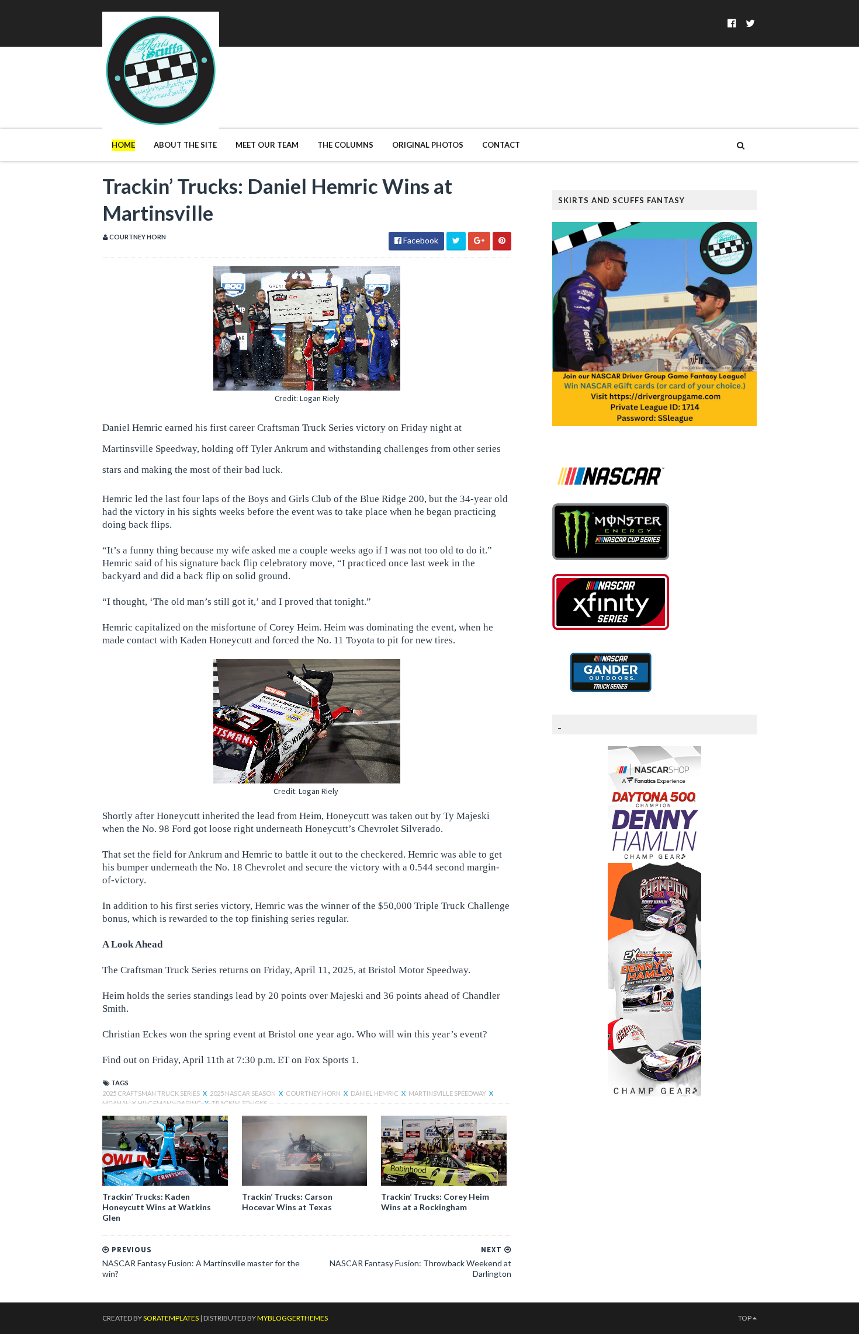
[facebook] (732, 23)
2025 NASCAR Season (243, 1093)
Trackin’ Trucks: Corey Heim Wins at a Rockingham (435, 1202)
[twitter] (750, 23)
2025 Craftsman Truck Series (151, 1093)
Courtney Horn (314, 1093)
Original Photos (427, 144)
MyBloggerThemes (292, 1318)
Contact (501, 144)
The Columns (345, 144)
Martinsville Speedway (447, 1093)
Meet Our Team (267, 144)
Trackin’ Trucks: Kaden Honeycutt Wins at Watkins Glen (156, 1207)
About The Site (185, 144)
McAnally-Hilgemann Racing (152, 1103)
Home (123, 144)
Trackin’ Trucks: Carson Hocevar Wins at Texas (287, 1202)
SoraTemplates (171, 1318)
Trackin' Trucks (239, 1103)
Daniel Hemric (375, 1093)
